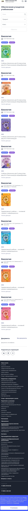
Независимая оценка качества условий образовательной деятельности (12, 427)
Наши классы (5, 372)
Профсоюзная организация (8, 392)
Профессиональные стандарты (9, 384)
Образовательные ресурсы (8, 382)
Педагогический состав (7, 368)
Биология (6, 36)
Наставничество (5, 396)
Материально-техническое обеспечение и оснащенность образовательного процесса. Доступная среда (13, 470)
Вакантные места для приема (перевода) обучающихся (12, 466)
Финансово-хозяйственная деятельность (12, 458)
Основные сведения (6, 442)
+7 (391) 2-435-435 (6, 491)
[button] (23, 1)
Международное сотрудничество (10, 460)
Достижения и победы (7, 374)
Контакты (4, 434)
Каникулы (4, 410)
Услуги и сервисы (6, 416)
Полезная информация (7, 403)
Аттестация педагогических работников (12, 386)
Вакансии (3, 394)
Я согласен (14, 508)
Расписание (4, 418)
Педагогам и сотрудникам (8, 378)
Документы (4, 444)
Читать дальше (5, 67)
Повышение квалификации (9, 390)
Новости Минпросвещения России (11, 388)
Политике (16, 503)
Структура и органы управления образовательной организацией (10, 462)
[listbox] (14, 19)
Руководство (4, 456)
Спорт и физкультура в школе (9, 376)
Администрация (5, 366)
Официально (5, 421)
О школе (3, 364)
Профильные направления (8, 370)
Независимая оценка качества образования (9, 424)
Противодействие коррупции (9, 436)
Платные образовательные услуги (10, 446)
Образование (5, 448)
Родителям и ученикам (7, 401)
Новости (3, 408)
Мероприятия (5, 406)
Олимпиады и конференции (9, 414)
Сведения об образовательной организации (10, 439)
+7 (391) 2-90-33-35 (6, 485)
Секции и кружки (6, 412)
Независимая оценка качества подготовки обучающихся (13, 430)
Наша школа (4, 363)
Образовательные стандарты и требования (9, 450)
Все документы (22, 338)
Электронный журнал (7, 380)
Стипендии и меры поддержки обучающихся (9, 473)
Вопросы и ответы (6, 478)
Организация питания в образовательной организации (12, 453)
